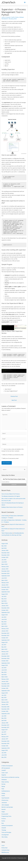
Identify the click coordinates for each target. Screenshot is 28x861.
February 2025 (5, 566)
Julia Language (5, 804)
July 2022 (4, 617)
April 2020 (4, 674)
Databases (4, 779)
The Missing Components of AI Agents (11, 496)
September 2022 (6, 612)
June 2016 (4, 755)
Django (3, 786)
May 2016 (4, 757)
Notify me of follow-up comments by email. (13, 454)
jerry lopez (4, 520)
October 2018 (5, 711)
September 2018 (5, 713)
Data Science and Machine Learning (10, 777)
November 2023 (5, 587)
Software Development (7, 825)
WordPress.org (5, 852)
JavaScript (4, 802)
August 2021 (5, 642)
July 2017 (4, 732)
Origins (3, 811)
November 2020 (5, 658)
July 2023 (4, 596)
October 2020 (5, 660)
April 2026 (4, 548)
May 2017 (4, 734)
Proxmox (4, 818)
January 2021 (5, 654)
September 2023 (6, 591)
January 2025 (5, 568)
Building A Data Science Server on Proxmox (12, 507)
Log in (3, 845)
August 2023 (5, 594)
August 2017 (5, 729)
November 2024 (5, 573)
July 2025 (4, 559)
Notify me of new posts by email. (11, 458)
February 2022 (5, 628)
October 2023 (5, 589)
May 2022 (4, 621)
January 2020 (5, 681)
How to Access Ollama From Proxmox (11, 494)
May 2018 (4, 718)
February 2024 (5, 582)
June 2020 (4, 670)
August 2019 (5, 693)
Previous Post (14, 396)
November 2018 (5, 709)
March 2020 (4, 676)
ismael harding (5, 515)
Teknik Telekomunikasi (7, 533)
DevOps (3, 784)
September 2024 (6, 575)
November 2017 (5, 727)
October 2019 (5, 688)
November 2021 (5, 635)
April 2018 (4, 720)
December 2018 (5, 706)
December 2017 (5, 725)
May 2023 (4, 598)
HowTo (13, 17)
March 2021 (4, 649)
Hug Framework (5, 798)
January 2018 (5, 722)
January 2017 (5, 738)
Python (17, 17)
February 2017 (5, 736)
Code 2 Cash (5, 772)
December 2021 (5, 633)
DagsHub (4, 775)
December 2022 (5, 608)
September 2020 (6, 663)
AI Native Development (7, 765)
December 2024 (5, 571)
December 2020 (5, 656)
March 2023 (4, 603)
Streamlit (4, 827)
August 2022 (5, 614)
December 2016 (5, 741)
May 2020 (4, 672)
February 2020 (5, 679)
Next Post (14, 400)
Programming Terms (6, 816)
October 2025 (5, 557)
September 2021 (5, 640)
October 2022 (5, 610)
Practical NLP (5, 814)
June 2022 (4, 619)
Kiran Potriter (5, 528)
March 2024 (4, 580)
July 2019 (4, 695)
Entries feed (4, 847)
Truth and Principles (6, 832)
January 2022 (5, 631)
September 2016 (6, 748)
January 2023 (5, 605)
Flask (3, 788)
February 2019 (5, 702)
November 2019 (5, 686)
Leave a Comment (6, 17)
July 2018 (4, 716)
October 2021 (5, 637)
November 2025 (5, 555)
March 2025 (4, 564)
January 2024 (5, 585)
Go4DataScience (6, 791)
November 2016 (5, 743)
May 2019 (4, 697)
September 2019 (6, 690)
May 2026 (4, 545)
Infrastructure (5, 800)
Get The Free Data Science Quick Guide (14, 479)
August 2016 (5, 750)
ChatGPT (4, 770)
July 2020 (4, 667)
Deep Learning (5, 781)
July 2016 (4, 752)
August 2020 (5, 665)
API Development (6, 768)
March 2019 (4, 699)
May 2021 (4, 647)
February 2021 (5, 651)
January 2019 (5, 704)
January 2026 (5, 550)
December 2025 (5, 552)
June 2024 (4, 578)
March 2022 (4, 626)
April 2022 (4, 624)
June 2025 (4, 562)
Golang (3, 793)
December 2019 (5, 683)
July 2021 (4, 644)
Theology (4, 830)
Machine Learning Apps (7, 807)
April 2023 (4, 601)
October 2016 (5, 745)
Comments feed (5, 850)
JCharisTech (8, 2)
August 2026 (5, 543)
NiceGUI (4, 809)
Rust (3, 823)
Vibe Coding (4, 837)
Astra (25, 858)
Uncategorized (5, 834)
